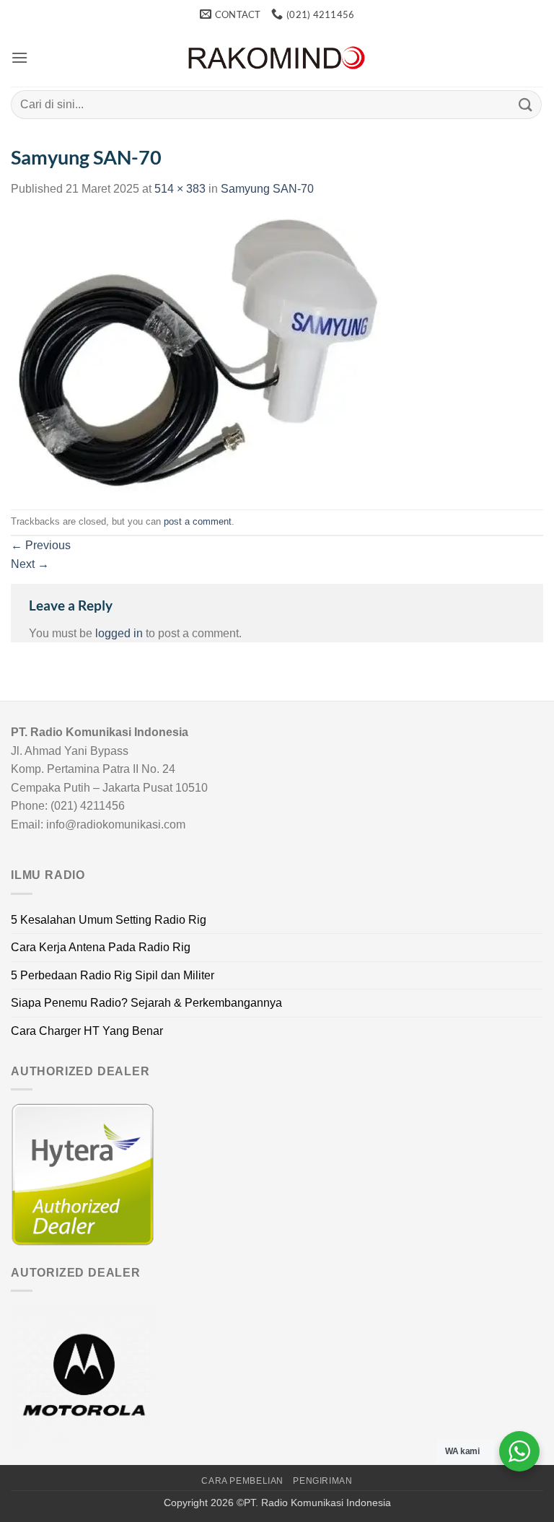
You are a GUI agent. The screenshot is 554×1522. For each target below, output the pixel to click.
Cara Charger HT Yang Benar (87, 1031)
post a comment (198, 521)
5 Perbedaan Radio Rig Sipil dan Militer (112, 975)
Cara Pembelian (242, 1481)
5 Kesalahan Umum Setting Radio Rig (108, 920)
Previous (41, 545)
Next (30, 564)
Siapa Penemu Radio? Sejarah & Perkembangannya (146, 1003)
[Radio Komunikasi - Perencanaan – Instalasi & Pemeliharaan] (277, 58)
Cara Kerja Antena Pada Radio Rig (100, 947)
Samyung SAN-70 (267, 189)
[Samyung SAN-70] (196, 352)
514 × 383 (180, 189)
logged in (119, 633)
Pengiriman (322, 1481)
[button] (19, 57)
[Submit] (525, 104)
